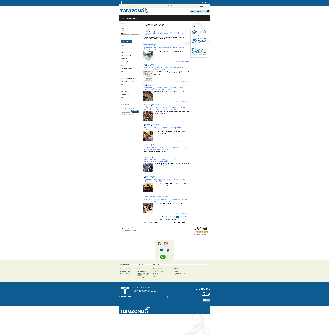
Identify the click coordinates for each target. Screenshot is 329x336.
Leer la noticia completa (182, 41)
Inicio (121, 2)
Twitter (161, 250)
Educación (125, 58)
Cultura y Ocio (126, 62)
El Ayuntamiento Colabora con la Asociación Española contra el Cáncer (198, 41)
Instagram (167, 243)
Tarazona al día (153, 2)
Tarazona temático (166, 2)
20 (188, 222)
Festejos (124, 91)
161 (166, 217)
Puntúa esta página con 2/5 (200, 232)
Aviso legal (135, 296)
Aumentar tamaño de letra (206, 2)
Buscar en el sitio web (195, 11)
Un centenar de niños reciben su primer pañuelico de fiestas (164, 128)
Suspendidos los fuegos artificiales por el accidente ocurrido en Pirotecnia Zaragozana (163, 88)
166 (185, 217)
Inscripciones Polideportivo (183, 2)
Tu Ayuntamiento (140, 2)
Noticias (156, 6)
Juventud (124, 97)
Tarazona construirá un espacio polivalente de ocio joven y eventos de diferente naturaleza (165, 200)
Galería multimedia (170, 6)
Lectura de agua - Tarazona (198, 35)
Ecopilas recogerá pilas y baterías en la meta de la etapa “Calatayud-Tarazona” (165, 48)
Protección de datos (162, 296)
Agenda (162, 6)
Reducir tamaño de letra (202, 2)
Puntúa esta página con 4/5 (205, 232)
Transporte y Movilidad (128, 78)
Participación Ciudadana (128, 84)
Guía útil (206, 5)
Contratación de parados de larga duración (198, 44)
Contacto (177, 296)
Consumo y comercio (127, 68)
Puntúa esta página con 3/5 (202, 232)
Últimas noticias (141, 270)
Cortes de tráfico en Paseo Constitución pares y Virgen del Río (198, 52)
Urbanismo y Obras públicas (129, 55)
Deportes (124, 71)
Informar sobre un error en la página (200, 234)
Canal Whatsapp (164, 257)
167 (157, 219)
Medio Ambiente (126, 94)
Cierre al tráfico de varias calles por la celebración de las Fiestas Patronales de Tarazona (165, 148)
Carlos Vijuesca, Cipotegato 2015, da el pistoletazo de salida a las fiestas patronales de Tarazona (164, 108)
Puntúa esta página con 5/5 (207, 232)
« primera (148, 217)
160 (162, 217)
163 (174, 217)
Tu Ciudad (129, 2)
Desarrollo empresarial (128, 81)
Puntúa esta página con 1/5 (197, 232)
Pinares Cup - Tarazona (197, 36)
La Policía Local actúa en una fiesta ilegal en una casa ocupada (198, 38)
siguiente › (167, 219)
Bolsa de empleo (124, 270)
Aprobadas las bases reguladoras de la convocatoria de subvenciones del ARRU (165, 180)
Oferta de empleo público (143, 273)
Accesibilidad (153, 296)
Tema (122, 28)
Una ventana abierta (134, 310)
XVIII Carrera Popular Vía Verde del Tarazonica (198, 49)
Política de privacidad (144, 296)
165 (181, 217)
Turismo (124, 88)
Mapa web (170, 296)
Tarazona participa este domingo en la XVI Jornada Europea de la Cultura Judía (163, 68)
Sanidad (124, 65)
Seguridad (124, 75)
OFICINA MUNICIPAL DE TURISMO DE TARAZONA (144, 275)
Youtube (167, 250)
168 (161, 219)
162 (170, 217)
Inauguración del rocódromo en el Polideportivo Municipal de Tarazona (198, 32)
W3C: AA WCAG (206, 300)
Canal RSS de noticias (129, 114)
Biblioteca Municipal (125, 271)
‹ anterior (155, 217)
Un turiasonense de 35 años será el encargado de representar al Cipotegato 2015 (162, 160)
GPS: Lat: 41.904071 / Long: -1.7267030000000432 (145, 291)
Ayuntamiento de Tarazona (134, 10)
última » (174, 219)
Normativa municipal (142, 277)
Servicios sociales (126, 49)
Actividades (127, 268)
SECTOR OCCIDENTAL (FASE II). (198, 55)
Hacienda (124, 52)
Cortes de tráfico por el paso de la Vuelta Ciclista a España (163, 34)
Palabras (123, 23)
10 (186, 222)
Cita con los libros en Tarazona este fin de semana (198, 47)
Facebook (159, 243)
